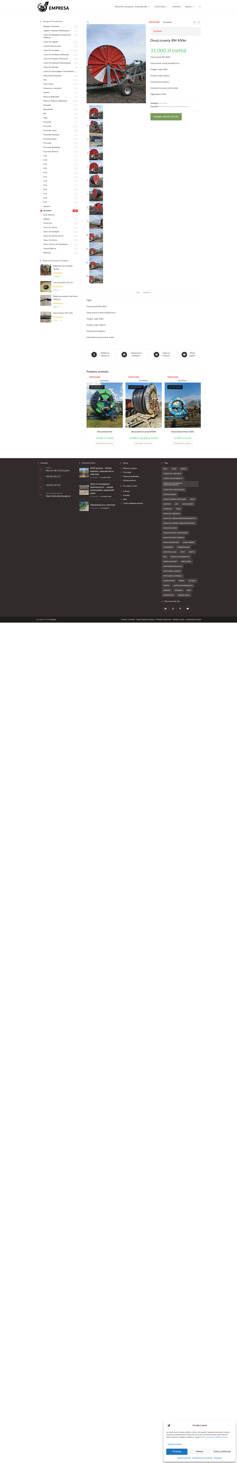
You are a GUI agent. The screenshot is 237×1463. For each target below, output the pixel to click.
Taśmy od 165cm (50, 240)
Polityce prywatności (207, 1437)
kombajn (167, 509)
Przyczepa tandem (171, 571)
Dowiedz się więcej (104, 443)
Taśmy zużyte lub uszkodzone (55, 244)
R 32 (45, 168)
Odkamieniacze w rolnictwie (102, 505)
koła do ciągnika (171, 513)
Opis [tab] (138, 293)
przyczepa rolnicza (172, 566)
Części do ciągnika (50, 42)
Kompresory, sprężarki (52, 88)
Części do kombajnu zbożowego (56, 55)
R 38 (45, 181)
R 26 (45, 156)
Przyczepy (47, 143)
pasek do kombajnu (180, 557)
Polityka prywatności (163, 619)
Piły (44, 114)
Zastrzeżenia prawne (193, 619)
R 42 (45, 185)
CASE (174, 469)
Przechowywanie (50, 139)
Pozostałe (47, 122)
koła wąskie (188, 542)
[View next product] (199, 23)
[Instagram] (173, 608)
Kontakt (126, 495)
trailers (179, 590)
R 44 (45, 190)
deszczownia (163, 107)
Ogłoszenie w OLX (158, 94)
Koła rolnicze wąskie (173, 537)
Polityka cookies (178, 619)
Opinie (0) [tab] (147, 293)
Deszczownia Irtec (104, 432)
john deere (187, 504)
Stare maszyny (49, 215)
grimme (166, 504)
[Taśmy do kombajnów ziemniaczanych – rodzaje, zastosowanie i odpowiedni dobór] (84, 490)
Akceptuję (176, 1452)
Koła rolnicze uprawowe (175, 533)
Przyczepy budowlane (51, 147)
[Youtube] (187, 608)
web (189, 590)
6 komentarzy (105, 477)
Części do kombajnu (51, 50)
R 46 (45, 194)
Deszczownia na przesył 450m (143, 432)
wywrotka (168, 595)
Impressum (218, 1458)
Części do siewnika (50, 67)
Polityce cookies (222, 1437)
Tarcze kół (47, 223)
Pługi (45, 118)
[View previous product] (195, 23)
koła (178, 509)
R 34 (45, 173)
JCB (176, 504)
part (182, 552)
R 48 (45, 198)
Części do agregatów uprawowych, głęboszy (57, 36)
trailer (166, 590)
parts (191, 552)
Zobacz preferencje (222, 1452)
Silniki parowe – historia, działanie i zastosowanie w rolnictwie (102, 471)
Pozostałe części (50, 130)
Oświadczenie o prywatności (202, 1458)
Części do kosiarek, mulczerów (55, 59)
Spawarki (46, 206)
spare (181, 581)
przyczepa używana (172, 576)
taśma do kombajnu (183, 585)
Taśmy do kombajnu (51, 232)
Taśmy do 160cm (50, 227)
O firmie (126, 491)
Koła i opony (48, 84)
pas (165, 557)
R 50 (45, 202)
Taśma (166, 585)
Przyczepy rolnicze (50, 152)
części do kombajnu (173, 478)
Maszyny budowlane (51, 97)
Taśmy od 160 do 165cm (53, 236)
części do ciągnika (172, 473)
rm (188, 107)
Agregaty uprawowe (51, 26)
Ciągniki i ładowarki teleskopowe (56, 31)
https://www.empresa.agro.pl (58, 496)
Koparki (46, 93)
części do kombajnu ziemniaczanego (173, 484)
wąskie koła (183, 595)
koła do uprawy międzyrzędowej (179, 523)
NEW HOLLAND (169, 552)
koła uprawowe (171, 542)
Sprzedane (163, 103)
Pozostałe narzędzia (51, 135)
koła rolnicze (170, 528)
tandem (192, 581)
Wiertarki (47, 253)
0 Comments (104, 508)
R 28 (45, 160)
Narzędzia (47, 105)
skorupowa (169, 581)
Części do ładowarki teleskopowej (56, 63)
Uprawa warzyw (49, 249)
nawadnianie (183, 547)
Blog (125, 499)
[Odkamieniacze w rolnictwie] (84, 506)
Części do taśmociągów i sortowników (58, 71)
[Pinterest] (180, 608)
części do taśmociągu (173, 489)
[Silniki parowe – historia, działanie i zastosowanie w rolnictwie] (84, 472)
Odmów (199, 1452)
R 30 (45, 164)
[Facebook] (165, 608)
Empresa (53, 619)
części (183, 469)
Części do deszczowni (52, 46)
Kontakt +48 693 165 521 (166, 117)
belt (165, 469)
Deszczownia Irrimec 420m (182, 432)
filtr (192, 499)
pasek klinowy (170, 561)
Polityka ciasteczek (184, 1458)
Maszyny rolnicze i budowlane (55, 101)
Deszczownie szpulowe (52, 76)
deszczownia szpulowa (178, 107)
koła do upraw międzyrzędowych (179, 518)
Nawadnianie (48, 109)
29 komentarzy (106, 496)
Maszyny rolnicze (130, 468)
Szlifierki (46, 219)
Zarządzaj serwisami (175, 1444)
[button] (88, 22)
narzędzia (168, 547)
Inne (45, 80)
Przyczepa (186, 561)
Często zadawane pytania (133, 503)
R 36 (45, 177)
